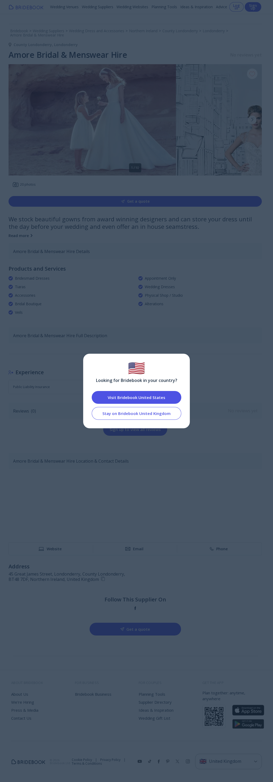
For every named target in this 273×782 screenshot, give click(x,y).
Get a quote (138, 201)
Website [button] (54, 548)
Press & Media (24, 710)
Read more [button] (19, 235)
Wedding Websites (132, 6)
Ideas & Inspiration (196, 6)
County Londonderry (34, 44)
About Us (19, 694)
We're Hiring (22, 702)
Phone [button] (222, 548)
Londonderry (66, 44)
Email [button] (138, 548)
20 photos (27, 184)
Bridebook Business (93, 694)
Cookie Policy (82, 759)
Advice (221, 6)
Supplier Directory (155, 702)
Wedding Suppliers (97, 6)
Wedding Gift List (154, 718)
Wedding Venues (64, 6)
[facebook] (135, 608)
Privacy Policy (110, 759)
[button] (252, 120)
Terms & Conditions (87, 763)
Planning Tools (164, 6)
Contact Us (21, 718)
